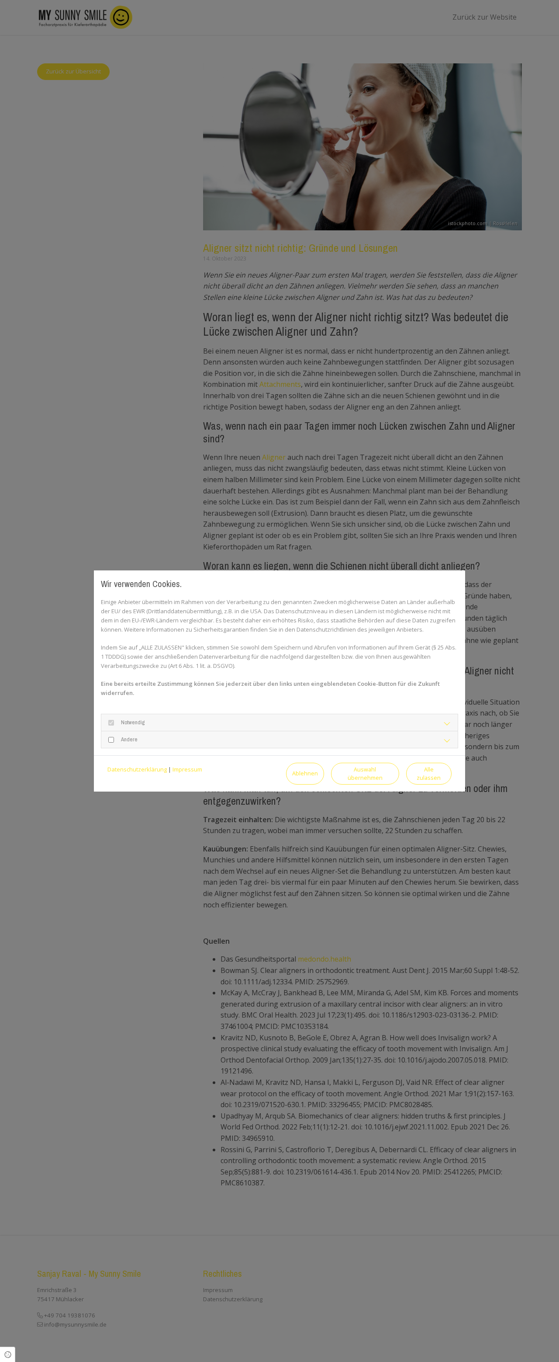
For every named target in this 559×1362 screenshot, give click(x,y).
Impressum (187, 769)
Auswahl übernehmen (365, 773)
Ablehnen (305, 773)
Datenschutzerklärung (137, 769)
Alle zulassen (429, 773)
